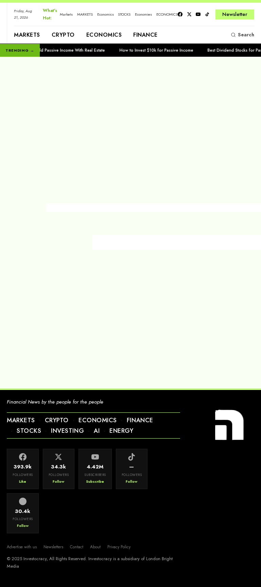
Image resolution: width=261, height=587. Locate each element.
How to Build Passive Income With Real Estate (55, 50)
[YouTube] (198, 14)
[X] (189, 14)
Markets (66, 14)
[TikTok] (207, 14)
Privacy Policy (118, 547)
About (95, 547)
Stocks (29, 430)
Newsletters (53, 547)
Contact (76, 547)
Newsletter (234, 14)
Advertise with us (22, 547)
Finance (145, 35)
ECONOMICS (167, 14)
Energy (121, 430)
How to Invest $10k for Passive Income (149, 50)
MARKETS (85, 14)
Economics (105, 14)
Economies (143, 14)
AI (97, 430)
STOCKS (124, 14)
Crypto (63, 35)
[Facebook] (180, 14)
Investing (67, 430)
